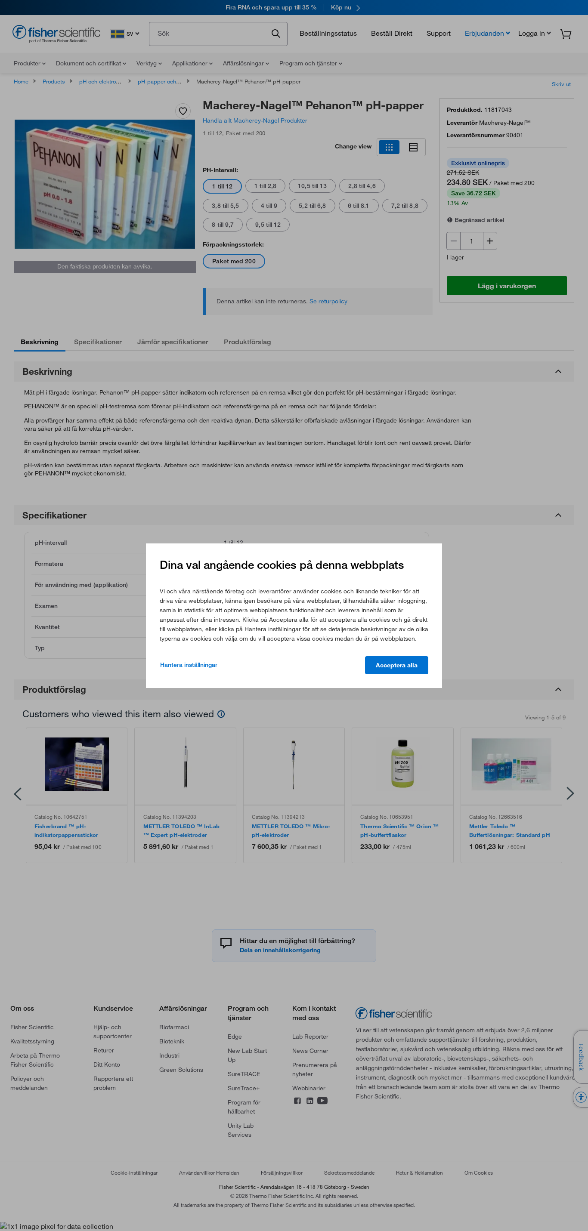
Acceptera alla (397, 665)
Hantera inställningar (188, 665)
